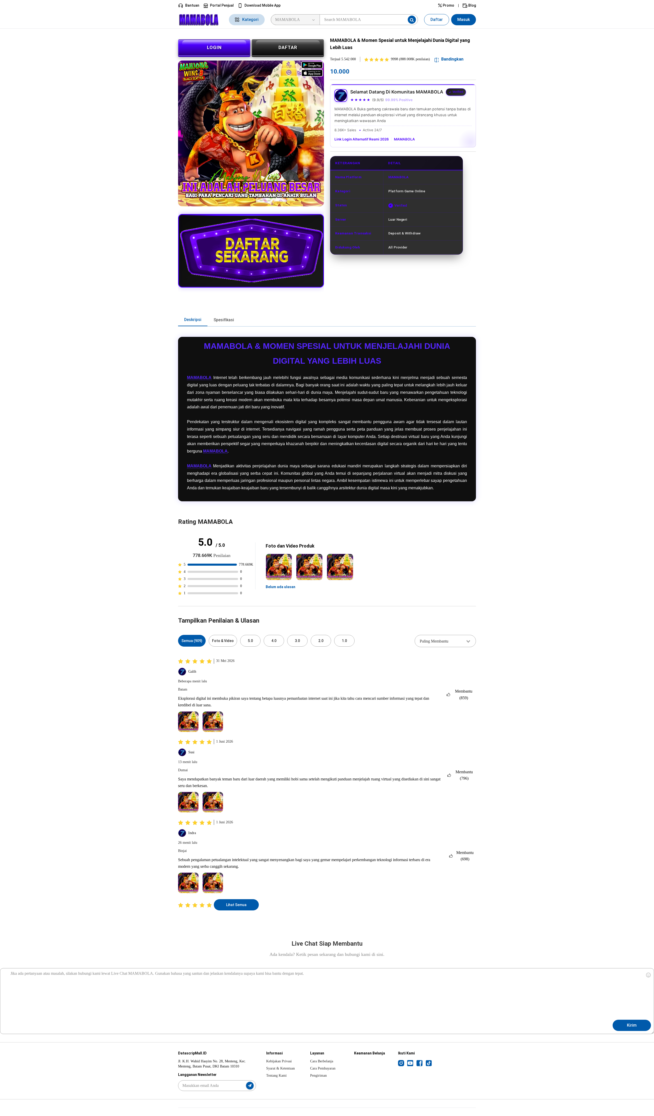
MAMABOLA (404, 139)
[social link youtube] (410, 1063)
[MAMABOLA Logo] (200, 20)
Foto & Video (223, 641)
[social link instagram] (401, 1063)
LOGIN (214, 47)
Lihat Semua (236, 905)
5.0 (250, 641)
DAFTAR (287, 47)
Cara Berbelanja (321, 1061)
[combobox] (445, 641)
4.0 (273, 641)
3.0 (297, 641)
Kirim (632, 1025)
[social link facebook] (419, 1063)
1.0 (344, 641)
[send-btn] (250, 1086)
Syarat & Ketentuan (280, 1068)
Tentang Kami (276, 1075)
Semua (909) (191, 641)
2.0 (320, 641)
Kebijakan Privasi (279, 1061)
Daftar (436, 19)
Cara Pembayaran (322, 1068)
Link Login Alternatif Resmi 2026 (361, 139)
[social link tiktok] (429, 1063)
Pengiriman (318, 1075)
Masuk (463, 19)
